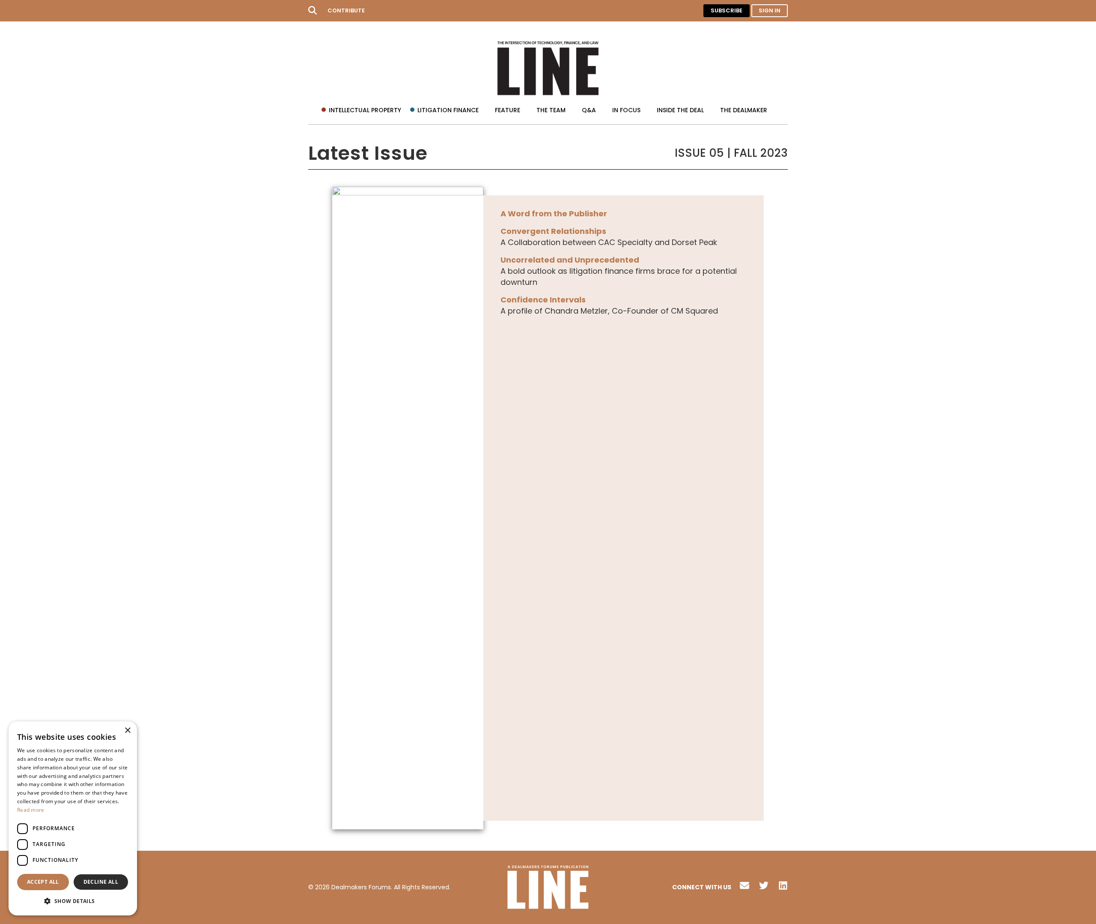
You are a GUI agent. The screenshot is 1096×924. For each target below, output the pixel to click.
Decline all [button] (100, 881)
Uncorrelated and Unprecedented (569, 259)
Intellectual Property (365, 110)
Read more (31, 809)
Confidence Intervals (543, 299)
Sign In (769, 10)
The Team (551, 110)
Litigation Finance (448, 110)
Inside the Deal (680, 110)
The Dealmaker (743, 110)
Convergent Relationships (553, 231)
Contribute (346, 10)
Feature (507, 110)
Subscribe (726, 10)
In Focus (626, 110)
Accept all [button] (43, 881)
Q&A (589, 110)
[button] (72, 901)
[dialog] (73, 818)
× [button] (127, 730)
